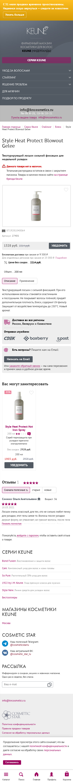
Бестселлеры (9, 597)
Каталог (6, 779)
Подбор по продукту (16, 98)
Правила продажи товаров (16, 728)
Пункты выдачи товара (24, 117)
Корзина (67, 779)
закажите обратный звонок (24, 366)
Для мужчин (10, 91)
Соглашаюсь (12, 762)
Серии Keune (36, 60)
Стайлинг (9, 77)
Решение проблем (14, 84)
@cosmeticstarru (19, 645)
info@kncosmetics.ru (36, 110)
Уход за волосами (16, 70)
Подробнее (61, 258)
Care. (28, 568)
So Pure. (24, 575)
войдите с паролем (28, 535)
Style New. (26, 590)
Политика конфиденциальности (19, 724)
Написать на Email (18, 359)
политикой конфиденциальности (48, 746)
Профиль (51, 779)
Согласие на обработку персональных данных (26, 733)
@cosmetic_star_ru (20, 654)
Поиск (21, 779)
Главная (36, 779)
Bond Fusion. (26, 561)
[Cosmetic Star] (16, 715)
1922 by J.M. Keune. (31, 583)
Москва (6, 623)
